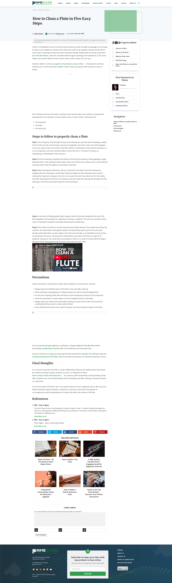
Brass (76, 3)
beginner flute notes (122, 56)
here (41, 42)
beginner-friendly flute (85, 345)
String (60, 3)
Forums (120, 550)
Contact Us (121, 556)
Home (34, 10)
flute (117, 94)
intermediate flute (122, 102)
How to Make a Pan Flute (70, 460)
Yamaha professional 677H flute (45, 357)
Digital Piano (97, 3)
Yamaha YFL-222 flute (90, 354)
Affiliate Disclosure (124, 562)
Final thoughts (118, 128)
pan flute (123, 85)
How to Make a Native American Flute (70, 492)
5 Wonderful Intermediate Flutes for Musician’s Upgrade (46, 493)
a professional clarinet (50, 348)
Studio (108, 3)
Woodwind (85, 3)
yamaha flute (120, 98)
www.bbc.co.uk (40, 416)
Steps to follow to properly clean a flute (125, 122)
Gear (116, 3)
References (117, 131)
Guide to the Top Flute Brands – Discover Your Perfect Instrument (94, 493)
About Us (133, 3)
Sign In (123, 3)
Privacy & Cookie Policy (125, 559)
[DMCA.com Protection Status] (122, 570)
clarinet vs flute (121, 48)
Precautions (118, 126)
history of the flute (122, 52)
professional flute (121, 106)
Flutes (47, 10)
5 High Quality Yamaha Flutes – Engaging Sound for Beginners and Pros (94, 462)
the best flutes (42, 55)
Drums (68, 3)
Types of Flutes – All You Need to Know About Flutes (46, 461)
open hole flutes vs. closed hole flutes (126, 65)
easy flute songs (121, 60)
